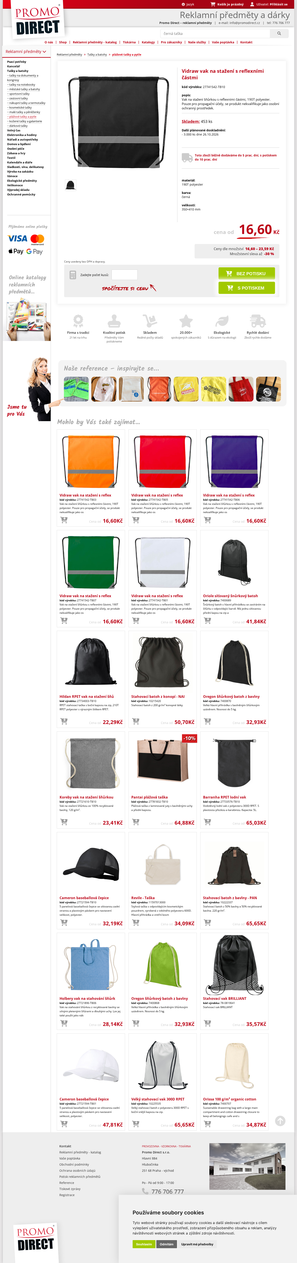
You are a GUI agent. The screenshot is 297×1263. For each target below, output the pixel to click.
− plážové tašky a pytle (21, 117)
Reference (66, 1183)
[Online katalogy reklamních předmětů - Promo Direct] (30, 340)
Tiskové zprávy (69, 1189)
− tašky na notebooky (21, 84)
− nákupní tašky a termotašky (26, 103)
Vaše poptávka (223, 42)
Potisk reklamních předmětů (79, 1177)
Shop (63, 42)
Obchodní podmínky (74, 1164)
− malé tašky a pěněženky (23, 112)
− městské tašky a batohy (23, 89)
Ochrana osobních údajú (77, 1170)
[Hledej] (279, 33)
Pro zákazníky (171, 42)
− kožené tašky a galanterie (24, 121)
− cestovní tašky (17, 98)
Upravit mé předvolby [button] (197, 1244)
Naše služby (197, 42)
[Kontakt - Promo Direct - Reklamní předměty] (247, 1189)
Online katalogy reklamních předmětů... (27, 284)
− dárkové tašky (17, 126)
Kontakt (246, 42)
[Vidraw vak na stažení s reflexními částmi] (118, 176)
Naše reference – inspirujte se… (111, 369)
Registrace (67, 1195)
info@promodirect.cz (245, 23)
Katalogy (148, 42)
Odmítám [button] (167, 1244)
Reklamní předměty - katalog (95, 42)
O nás (49, 42)
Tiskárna (129, 42)
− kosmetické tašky (19, 107)
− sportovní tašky (18, 94)
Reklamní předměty (24, 51)
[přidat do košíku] (64, 520)
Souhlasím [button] (144, 1244)
